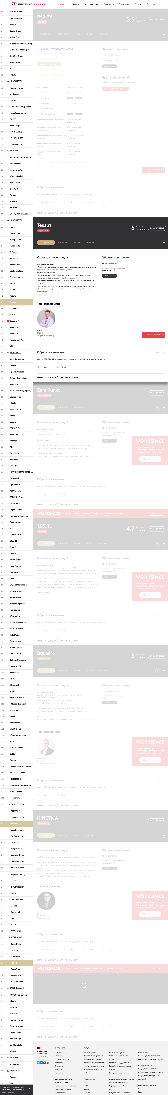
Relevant (13, 679)
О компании (46, 34)
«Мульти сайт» (16, 170)
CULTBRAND (17, 900)
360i (12, 741)
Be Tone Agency (18, 836)
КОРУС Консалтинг (19, 995)
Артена (13, 195)
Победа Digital (17, 817)
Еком (140, 1092)
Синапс (13, 100)
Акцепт (13, 1014)
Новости (58, 1069)
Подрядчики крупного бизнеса (150, 1072)
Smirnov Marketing (18, 660)
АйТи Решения (16, 629)
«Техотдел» (15, 503)
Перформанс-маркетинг (93, 1056)
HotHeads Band (17, 698)
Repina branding (18, 874)
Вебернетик (15, 397)
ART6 (12, 283)
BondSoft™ (14, 334)
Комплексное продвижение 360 (151, 1059)
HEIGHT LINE (15, 779)
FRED (12, 716)
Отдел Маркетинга (18, 585)
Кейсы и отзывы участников (66, 1086)
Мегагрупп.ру (16, 591)
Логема (13, 1077)
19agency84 (15, 685)
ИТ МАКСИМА (16, 138)
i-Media (13, 75)
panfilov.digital (16, 1045)
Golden (13, 754)
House (12, 227)
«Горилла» (15, 957)
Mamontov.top (16, 798)
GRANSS (13, 541)
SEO (65, 64)
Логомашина (17, 982)
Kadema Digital (16, 597)
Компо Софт (15, 1039)
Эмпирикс (14, 572)
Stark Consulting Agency (20, 391)
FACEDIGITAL (16, 409)
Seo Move (14, 460)
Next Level (14, 673)
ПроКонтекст (16, 18)
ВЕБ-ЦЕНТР (15, 428)
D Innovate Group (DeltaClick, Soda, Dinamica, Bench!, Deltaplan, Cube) (21, 107)
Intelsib (13, 25)
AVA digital (16, 931)
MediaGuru (15, 94)
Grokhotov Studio (17, 1026)
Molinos (13, 201)
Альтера (13, 441)
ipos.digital (14, 189)
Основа (13, 579)
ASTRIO (13, 1007)
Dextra (13, 554)
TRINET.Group (16, 132)
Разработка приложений (52, 75)
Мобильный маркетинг (93, 1069)
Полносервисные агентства (149, 1056)
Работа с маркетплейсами (94, 1066)
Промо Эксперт (17, 372)
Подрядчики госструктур (148, 1069)
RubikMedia (15, 246)
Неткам (13, 208)
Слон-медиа (15, 641)
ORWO (13, 119)
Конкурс (76, 4)
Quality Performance (19, 214)
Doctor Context (16, 522)
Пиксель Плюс (16, 88)
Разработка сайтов (49, 64)
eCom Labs (14, 1064)
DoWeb (13, 366)
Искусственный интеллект (120, 1093)
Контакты (104, 34)
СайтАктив (15, 233)
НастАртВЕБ (15, 666)
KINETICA (14, 327)
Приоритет (15, 485)
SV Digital (14, 258)
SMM (86, 1086)
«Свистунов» (15, 610)
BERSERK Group (17, 497)
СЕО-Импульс (16, 144)
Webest (13, 1051)
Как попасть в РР (61, 1082)
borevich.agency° (17, 604)
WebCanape (15, 126)
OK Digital (14, 478)
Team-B (13, 547)
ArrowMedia (15, 164)
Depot (13, 881)
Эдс (11, 528)
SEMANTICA (15, 535)
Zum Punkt (14, 308)
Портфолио (63, 34)
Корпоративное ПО (117, 1086)
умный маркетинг (18, 113)
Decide (14, 906)
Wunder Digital (16, 176)
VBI (11, 346)
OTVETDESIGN (17, 887)
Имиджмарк (15, 560)
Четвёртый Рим (17, 340)
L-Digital (13, 403)
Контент (87, 1093)
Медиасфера (16, 647)
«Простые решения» (19, 735)
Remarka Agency (17, 359)
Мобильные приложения (119, 1082)
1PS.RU (13, 315)
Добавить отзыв (157, 20)
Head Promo (15, 566)
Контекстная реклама (51, 70)
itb (11, 69)
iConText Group (16, 56)
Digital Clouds (16, 510)
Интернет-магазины (117, 1073)
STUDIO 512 (15, 729)
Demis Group (15, 31)
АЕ (11, 447)
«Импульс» (14, 710)
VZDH (13, 925)
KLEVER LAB (15, 491)
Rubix (12, 691)
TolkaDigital (15, 635)
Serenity (13, 466)
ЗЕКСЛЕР (14, 434)
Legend (13, 422)
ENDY (13, 893)
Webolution (15, 265)
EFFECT (13, 290)
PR (85, 1082)
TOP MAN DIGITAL (18, 622)
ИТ (139, 1089)
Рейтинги (59, 1056)
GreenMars (16, 944)
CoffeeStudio (15, 654)
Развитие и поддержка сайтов (121, 1063)
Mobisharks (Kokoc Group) (21, 44)
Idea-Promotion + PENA (20, 157)
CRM (111, 1089)
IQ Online (14, 384)
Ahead (12, 416)
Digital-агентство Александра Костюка (21, 767)
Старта (13, 760)
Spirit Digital (15, 183)
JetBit (12, 1083)
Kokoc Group (15, 37)
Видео (86, 1089)
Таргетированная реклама (94, 1063)
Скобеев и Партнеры (19, 50)
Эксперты (151, 4)
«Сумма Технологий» (19, 516)
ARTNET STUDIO (17, 773)
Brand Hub (15, 912)
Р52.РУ (13, 296)
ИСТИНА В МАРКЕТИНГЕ (21, 472)
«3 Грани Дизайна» (18, 704)
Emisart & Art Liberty (19, 378)
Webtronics (15, 616)
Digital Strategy (16, 271)
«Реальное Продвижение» (21, 785)
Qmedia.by (14, 453)
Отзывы (78, 34)
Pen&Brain (15, 969)
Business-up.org (17, 277)
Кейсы (90, 34)
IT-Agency (14, 252)
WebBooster (15, 62)
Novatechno (15, 723)
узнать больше (109, 66)
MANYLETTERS (17, 792)
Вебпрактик (15, 240)
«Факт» (13, 1001)
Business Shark (16, 748)
